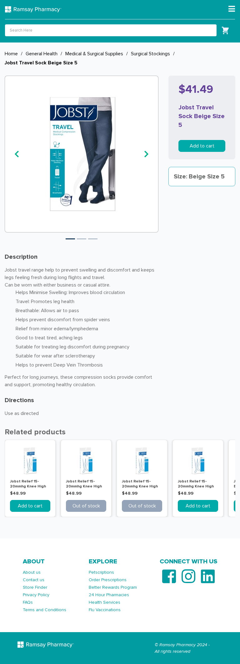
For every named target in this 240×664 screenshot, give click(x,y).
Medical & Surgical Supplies (94, 54)
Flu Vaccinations (105, 609)
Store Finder (35, 587)
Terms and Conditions (44, 609)
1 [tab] (70, 238)
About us (32, 572)
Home (11, 54)
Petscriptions (101, 572)
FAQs (28, 602)
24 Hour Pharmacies (109, 594)
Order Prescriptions (108, 579)
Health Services (104, 602)
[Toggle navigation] (231, 9)
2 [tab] (81, 238)
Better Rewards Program (113, 587)
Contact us (33, 579)
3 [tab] (93, 238)
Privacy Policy (36, 594)
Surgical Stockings (150, 54)
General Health (42, 54)
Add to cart (202, 146)
